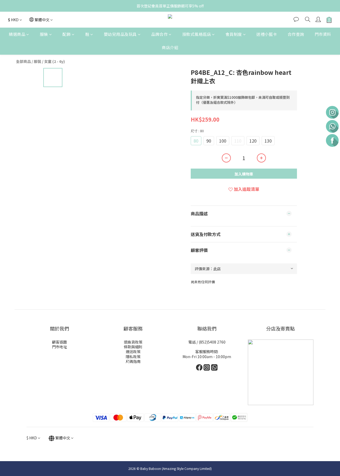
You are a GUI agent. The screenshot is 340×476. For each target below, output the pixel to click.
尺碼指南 (133, 361)
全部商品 (23, 61)
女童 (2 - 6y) (54, 61)
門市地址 (59, 346)
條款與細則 (133, 346)
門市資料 (323, 34)
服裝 (44, 34)
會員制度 (234, 34)
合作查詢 (296, 34)
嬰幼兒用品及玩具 (120, 34)
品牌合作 (159, 34)
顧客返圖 (59, 342)
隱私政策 (133, 356)
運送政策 (133, 351)
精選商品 (17, 34)
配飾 (66, 34)
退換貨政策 (133, 342)
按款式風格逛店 (196, 34)
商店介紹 (170, 47)
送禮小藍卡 (266, 34)
